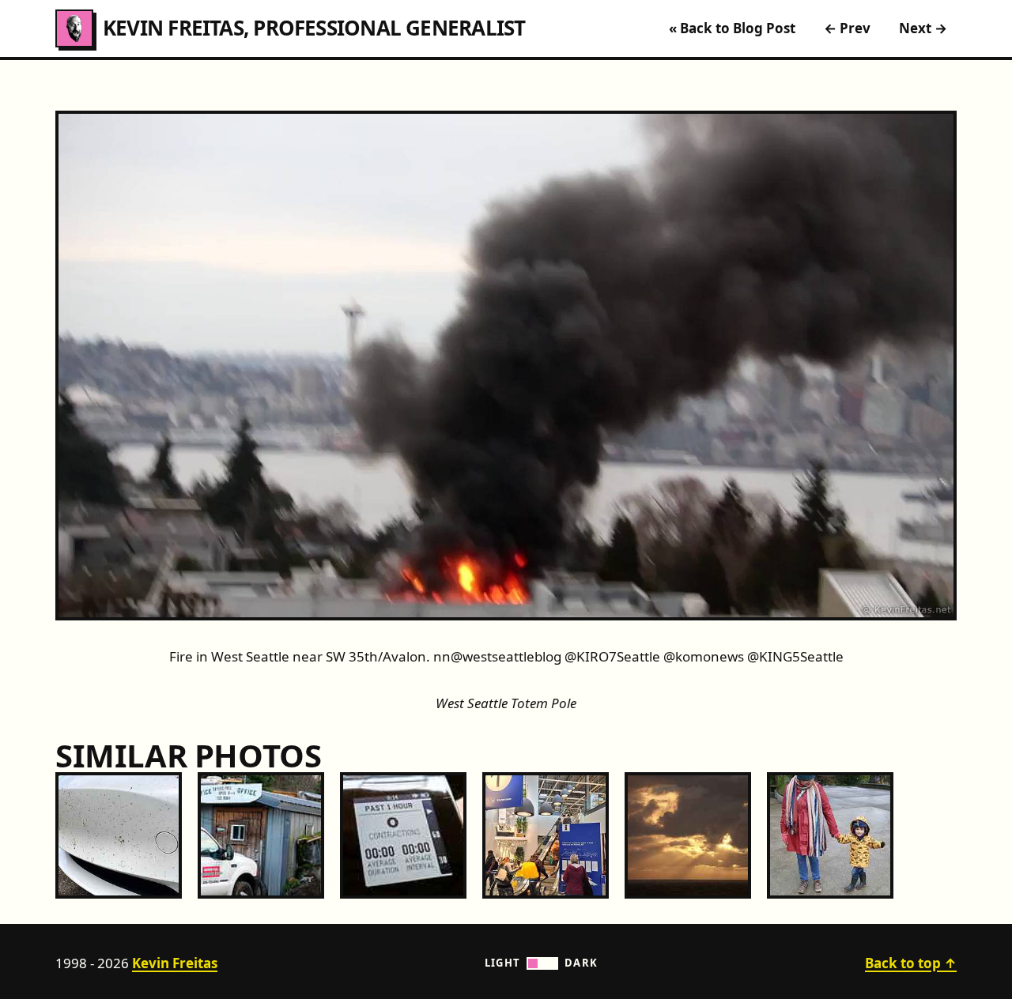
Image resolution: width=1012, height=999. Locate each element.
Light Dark (542, 963)
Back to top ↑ (911, 963)
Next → (923, 28)
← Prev (847, 28)
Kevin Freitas (174, 963)
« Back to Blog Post (732, 28)
